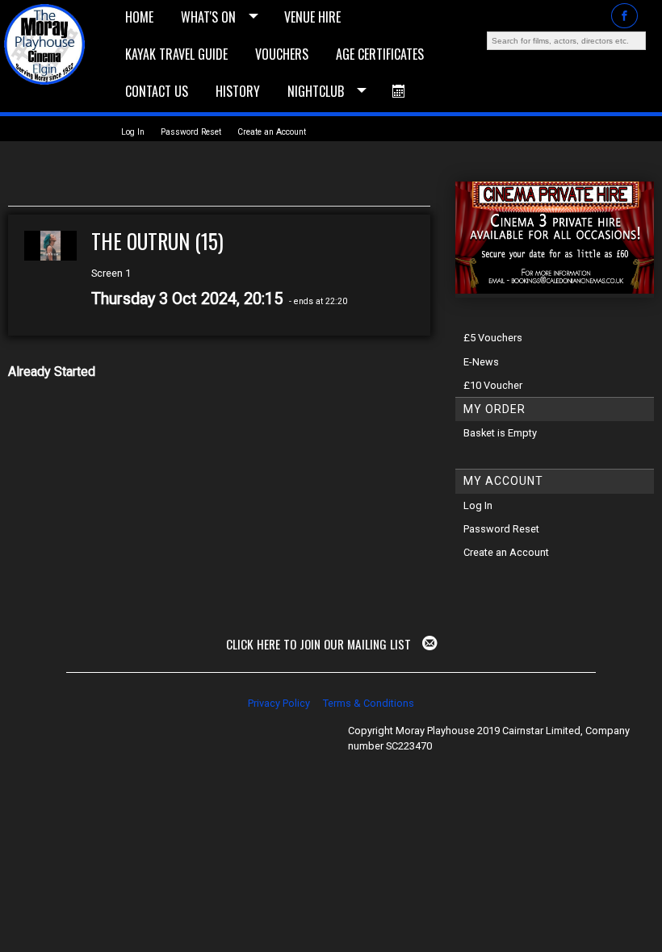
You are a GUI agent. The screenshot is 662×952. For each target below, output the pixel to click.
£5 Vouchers (492, 338)
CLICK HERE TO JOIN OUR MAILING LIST (320, 644)
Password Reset (191, 132)
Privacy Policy (279, 703)
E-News (481, 362)
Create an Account (271, 132)
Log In (133, 132)
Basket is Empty (500, 433)
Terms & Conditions (368, 703)
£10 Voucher (492, 385)
